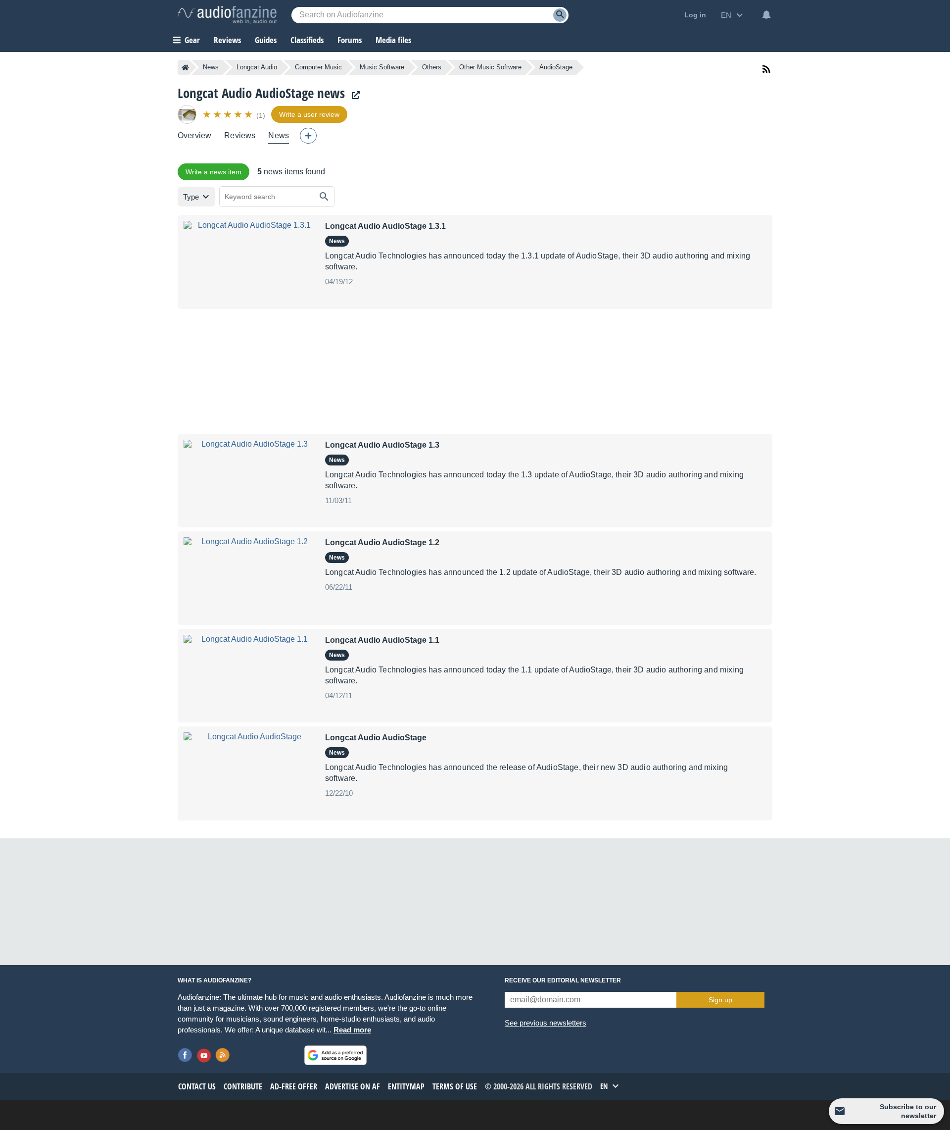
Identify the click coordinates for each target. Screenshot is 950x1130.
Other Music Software (490, 67)
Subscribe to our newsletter (908, 1111)
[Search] (560, 15)
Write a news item (213, 172)
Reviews (227, 40)
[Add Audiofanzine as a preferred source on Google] (335, 1055)
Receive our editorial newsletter (563, 980)
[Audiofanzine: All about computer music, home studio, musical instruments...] (227, 15)
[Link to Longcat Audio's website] (353, 95)
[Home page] (185, 67)
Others (431, 67)
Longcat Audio (257, 67)
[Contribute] (308, 136)
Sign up (720, 1000)
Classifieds (307, 40)
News (211, 67)
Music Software (382, 67)
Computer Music (318, 67)
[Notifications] (766, 15)
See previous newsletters (545, 1023)
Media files (393, 40)
